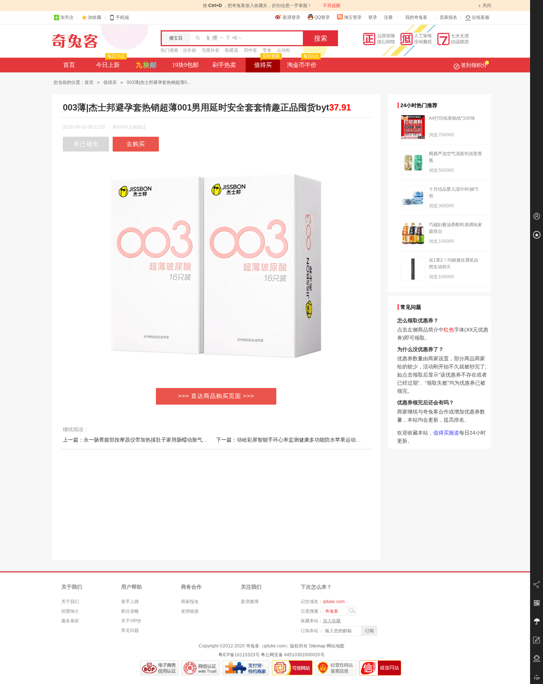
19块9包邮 (185, 65)
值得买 (267, 63)
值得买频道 (446, 433)
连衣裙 (189, 50)
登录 (372, 17)
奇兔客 (75, 41)
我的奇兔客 (416, 17)
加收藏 (94, 17)
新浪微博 (250, 601)
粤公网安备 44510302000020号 (293, 654)
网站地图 (335, 646)
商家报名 (190, 601)
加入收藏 (332, 620)
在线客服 (480, 17)
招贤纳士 (70, 611)
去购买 (135, 144)
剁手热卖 (224, 65)
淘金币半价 (303, 63)
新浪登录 (291, 17)
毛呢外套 (210, 50)
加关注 (67, 17)
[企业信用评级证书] (200, 668)
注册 (388, 17)
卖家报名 (448, 17)
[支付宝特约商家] (245, 668)
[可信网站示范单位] (292, 668)
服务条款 (70, 620)
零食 (267, 50)
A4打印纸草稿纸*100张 (452, 118)
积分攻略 (130, 611)
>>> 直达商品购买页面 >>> (216, 396)
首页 (69, 65)
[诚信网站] (380, 668)
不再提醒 (332, 5)
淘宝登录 (353, 17)
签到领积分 (474, 65)
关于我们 (70, 601)
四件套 (250, 50)
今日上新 (110, 63)
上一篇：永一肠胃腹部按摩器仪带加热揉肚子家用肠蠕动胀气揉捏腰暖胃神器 (151, 440)
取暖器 (231, 50)
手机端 (122, 17)
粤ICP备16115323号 (239, 654)
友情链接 (190, 611)
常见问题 (130, 630)
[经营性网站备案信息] (335, 668)
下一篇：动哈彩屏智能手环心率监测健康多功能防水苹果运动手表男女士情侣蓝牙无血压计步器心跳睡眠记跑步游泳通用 (353, 440)
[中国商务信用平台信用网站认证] (159, 668)
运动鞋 (283, 50)
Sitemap (317, 646)
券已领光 (86, 144)
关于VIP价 (131, 620)
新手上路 (130, 601)
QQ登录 (322, 17)
